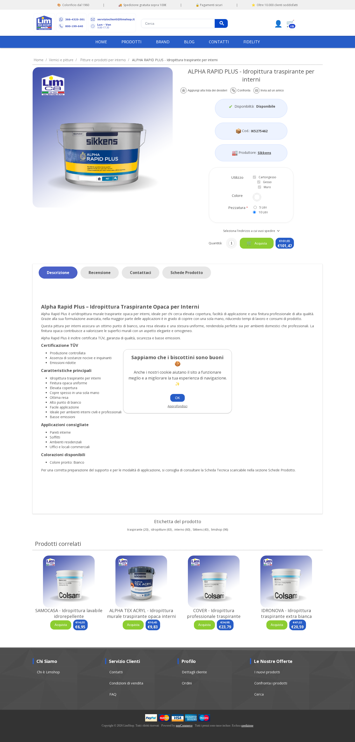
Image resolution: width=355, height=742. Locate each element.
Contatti (116, 671)
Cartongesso (267, 177)
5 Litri (263, 207)
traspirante (134, 529)
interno (179, 529)
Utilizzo (237, 177)
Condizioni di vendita (126, 683)
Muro (267, 187)
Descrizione (58, 272)
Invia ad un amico (272, 90)
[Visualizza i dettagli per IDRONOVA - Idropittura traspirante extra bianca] (286, 582)
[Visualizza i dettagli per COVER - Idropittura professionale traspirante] (213, 582)
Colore (237, 195)
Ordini (187, 683)
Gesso (267, 182)
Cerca (221, 23)
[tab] (58, 273)
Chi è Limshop (48, 671)
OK (177, 398)
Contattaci (140, 272)
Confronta (243, 90)
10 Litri (263, 212)
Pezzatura (237, 207)
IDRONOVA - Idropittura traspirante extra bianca (286, 613)
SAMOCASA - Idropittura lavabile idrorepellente (68, 613)
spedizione (247, 725)
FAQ (112, 694)
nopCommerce (184, 725)
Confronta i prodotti (270, 683)
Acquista (260, 243)
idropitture (158, 529)
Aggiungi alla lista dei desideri (207, 90)
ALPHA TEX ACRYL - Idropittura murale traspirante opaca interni (141, 613)
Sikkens (264, 152)
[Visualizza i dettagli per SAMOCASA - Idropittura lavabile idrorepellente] (68, 582)
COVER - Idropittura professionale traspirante (214, 613)
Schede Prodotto (186, 272)
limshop (216, 529)
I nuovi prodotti (267, 671)
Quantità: (215, 243)
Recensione (100, 272)
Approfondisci (177, 406)
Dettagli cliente (194, 671)
